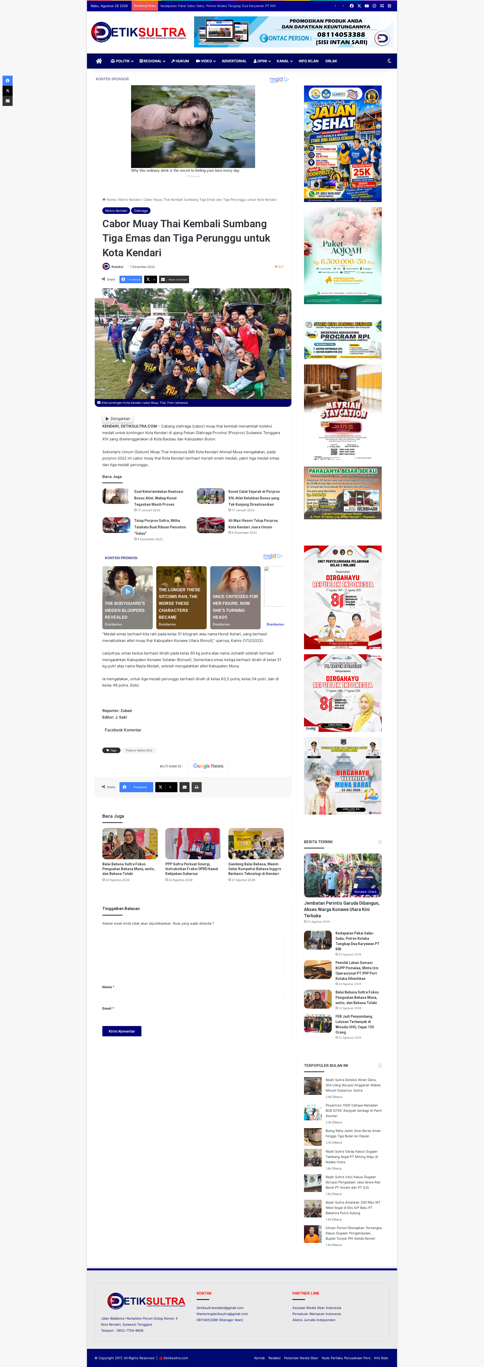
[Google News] (208, 766)
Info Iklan (308, 61)
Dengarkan (120, 418)
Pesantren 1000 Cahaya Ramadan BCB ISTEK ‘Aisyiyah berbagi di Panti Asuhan (354, 1110)
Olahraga (141, 211)
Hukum (182, 61)
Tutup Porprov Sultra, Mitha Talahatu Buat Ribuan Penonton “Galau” (160, 527)
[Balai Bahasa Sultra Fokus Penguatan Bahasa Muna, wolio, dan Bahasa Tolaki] (130, 843)
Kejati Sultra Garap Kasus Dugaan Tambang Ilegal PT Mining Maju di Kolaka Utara (352, 1156)
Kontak (259, 1358)
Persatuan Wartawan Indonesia (316, 1314)
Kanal (283, 61)
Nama (108, 987)
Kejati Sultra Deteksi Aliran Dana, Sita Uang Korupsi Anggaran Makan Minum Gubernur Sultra (353, 1085)
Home (110, 199)
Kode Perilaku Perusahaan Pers (346, 1358)
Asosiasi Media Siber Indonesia (316, 1308)
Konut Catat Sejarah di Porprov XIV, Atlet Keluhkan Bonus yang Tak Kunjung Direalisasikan (254, 498)
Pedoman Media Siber (301, 1358)
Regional (152, 61)
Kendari (114, 1324)
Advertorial (234, 61)
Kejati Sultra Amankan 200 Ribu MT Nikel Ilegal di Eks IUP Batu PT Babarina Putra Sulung (353, 1207)
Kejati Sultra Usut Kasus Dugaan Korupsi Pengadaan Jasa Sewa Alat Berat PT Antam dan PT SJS (353, 1182)
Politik (122, 61)
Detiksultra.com (176, 1358)
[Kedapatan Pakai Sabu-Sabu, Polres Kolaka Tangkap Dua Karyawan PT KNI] (318, 940)
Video (206, 61)
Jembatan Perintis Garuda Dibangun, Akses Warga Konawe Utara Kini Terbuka (341, 909)
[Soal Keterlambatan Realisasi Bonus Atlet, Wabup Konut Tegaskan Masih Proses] (116, 496)
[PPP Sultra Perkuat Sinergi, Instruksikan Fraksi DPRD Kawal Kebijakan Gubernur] (193, 843)
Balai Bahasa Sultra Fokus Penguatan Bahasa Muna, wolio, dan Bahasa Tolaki (128, 869)
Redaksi (117, 267)
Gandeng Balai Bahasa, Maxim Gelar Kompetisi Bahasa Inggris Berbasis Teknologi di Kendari (254, 869)
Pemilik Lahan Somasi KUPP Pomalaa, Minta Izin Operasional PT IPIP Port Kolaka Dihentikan (231, 6)
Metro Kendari (129, 199)
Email (108, 1008)
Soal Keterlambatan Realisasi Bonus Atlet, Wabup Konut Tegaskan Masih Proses (158, 498)
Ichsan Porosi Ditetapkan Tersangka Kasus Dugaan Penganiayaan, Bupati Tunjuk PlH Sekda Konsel (354, 1233)
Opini (262, 61)
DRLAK (331, 61)
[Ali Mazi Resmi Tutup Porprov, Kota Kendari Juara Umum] (211, 525)
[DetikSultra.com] (139, 32)
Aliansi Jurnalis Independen (314, 1320)
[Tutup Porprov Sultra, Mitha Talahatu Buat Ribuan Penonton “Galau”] (116, 525)
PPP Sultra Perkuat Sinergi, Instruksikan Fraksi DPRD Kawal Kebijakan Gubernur (191, 869)
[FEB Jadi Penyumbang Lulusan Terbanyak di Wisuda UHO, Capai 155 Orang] (318, 1023)
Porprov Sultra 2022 (139, 750)
